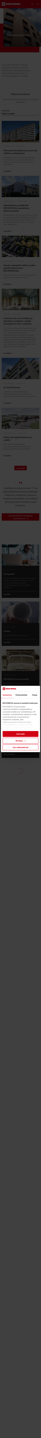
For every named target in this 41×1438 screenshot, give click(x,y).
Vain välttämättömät (20, 747)
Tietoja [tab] (34, 695)
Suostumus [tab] (7, 695)
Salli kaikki (20, 734)
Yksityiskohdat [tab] (21, 695)
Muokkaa (19, 741)
